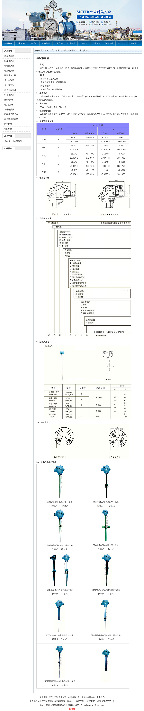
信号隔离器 (9, 66)
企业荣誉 (46, 43)
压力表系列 (9, 85)
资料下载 (109, 43)
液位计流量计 (10, 90)
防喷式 (54, 506)
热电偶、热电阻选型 (13, 141)
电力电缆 (8, 124)
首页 (47, 50)
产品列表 (55, 50)
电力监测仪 (9, 104)
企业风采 (21, 43)
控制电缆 (8, 129)
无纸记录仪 (9, 100)
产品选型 (33, 43)
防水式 (65, 506)
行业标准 (71, 43)
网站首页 (8, 43)
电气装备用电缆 (11, 119)
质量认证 (62, 697)
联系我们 (135, 43)
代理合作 (91, 697)
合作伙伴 (84, 43)
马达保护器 (9, 109)
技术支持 (59, 43)
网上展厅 (122, 43)
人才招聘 (82, 697)
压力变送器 (9, 80)
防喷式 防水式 (60, 593)
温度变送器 (9, 61)
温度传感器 (9, 56)
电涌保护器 (9, 70)
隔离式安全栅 (10, 75)
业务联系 (101, 697)
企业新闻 (97, 43)
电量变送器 (9, 95)
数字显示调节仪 (11, 114)
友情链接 (72, 697)
